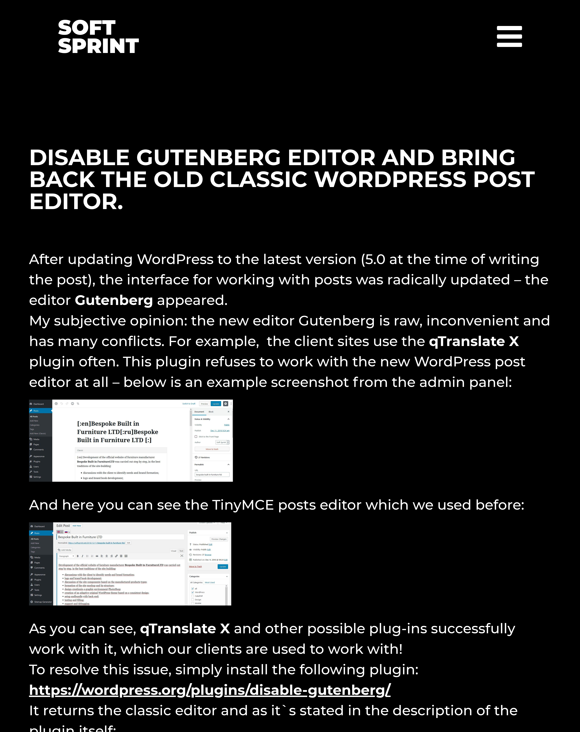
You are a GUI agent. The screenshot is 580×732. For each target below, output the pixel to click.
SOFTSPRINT (98, 36)
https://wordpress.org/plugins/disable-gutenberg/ (210, 689)
